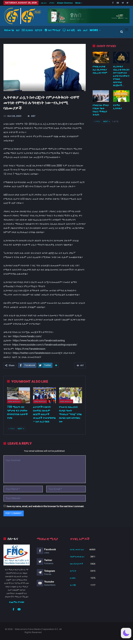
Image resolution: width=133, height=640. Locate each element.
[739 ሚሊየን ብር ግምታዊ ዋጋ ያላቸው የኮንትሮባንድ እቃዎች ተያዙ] (18, 395)
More (78, 2)
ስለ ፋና (44, 2)
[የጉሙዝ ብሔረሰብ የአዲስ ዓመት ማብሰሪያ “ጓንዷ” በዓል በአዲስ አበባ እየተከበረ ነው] (70, 395)
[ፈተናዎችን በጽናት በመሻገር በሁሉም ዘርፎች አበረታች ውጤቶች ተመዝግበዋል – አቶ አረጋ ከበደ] (44, 395)
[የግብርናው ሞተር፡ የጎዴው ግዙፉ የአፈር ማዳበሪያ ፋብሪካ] (101, 96)
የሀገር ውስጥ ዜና (14, 401)
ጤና (85, 30)
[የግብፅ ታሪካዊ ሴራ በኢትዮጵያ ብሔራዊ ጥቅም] (101, 57)
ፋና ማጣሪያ (54, 30)
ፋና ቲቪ (71, 30)
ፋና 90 (73, 585)
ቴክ (79, 30)
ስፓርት (38, 30)
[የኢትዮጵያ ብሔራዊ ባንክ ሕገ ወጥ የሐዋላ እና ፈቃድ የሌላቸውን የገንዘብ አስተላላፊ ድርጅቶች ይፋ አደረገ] (121, 57)
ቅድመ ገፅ (9, 30)
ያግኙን (51, 2)
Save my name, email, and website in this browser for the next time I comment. (45, 506)
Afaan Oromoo (65, 2)
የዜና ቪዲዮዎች (76, 563)
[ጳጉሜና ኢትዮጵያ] (121, 96)
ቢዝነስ (29, 30)
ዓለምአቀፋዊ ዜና (77, 556)
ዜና (18, 30)
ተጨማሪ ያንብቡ (16, 602)
